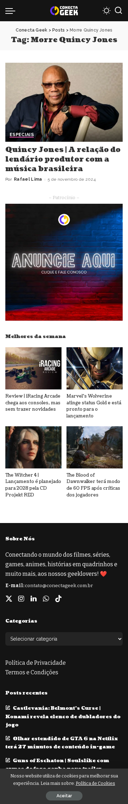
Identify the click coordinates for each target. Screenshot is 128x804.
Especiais (22, 135)
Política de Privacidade (35, 662)
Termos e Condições (31, 672)
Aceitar (64, 795)
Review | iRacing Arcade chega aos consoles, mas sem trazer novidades (32, 402)
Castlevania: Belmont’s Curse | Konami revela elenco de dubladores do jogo (63, 716)
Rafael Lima (28, 179)
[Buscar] (118, 10)
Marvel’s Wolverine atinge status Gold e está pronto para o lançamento (93, 406)
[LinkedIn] (33, 598)
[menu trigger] (12, 10)
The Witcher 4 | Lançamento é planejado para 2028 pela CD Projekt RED (33, 485)
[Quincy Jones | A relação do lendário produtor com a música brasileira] (64, 102)
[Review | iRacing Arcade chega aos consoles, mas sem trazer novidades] (33, 368)
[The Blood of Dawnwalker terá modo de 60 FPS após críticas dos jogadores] (94, 447)
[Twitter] (8, 598)
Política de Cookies (95, 783)
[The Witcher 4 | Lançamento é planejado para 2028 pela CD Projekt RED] (33, 447)
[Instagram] (21, 598)
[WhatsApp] (45, 598)
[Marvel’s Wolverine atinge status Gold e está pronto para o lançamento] (94, 368)
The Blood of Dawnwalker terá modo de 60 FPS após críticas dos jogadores (93, 485)
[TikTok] (58, 598)
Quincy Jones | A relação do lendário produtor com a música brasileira (63, 159)
